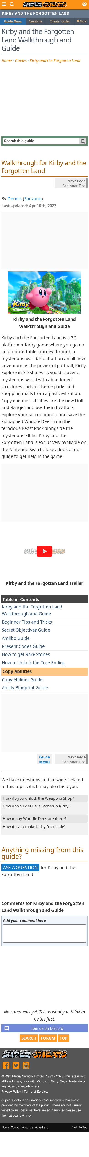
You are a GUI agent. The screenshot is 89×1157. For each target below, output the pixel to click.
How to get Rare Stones (26, 654)
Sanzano (33, 199)
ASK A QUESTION (20, 868)
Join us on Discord (47, 1028)
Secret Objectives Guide (26, 630)
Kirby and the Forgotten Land (35, 13)
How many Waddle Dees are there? (34, 818)
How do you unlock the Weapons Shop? (38, 798)
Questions (35, 21)
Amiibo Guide (16, 638)
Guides (20, 60)
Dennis (15, 199)
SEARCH (28, 1038)
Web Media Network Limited (24, 1076)
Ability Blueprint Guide (25, 688)
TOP (64, 1038)
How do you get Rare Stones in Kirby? (36, 806)
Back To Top (79, 1127)
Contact (15, 1127)
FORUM (48, 1038)
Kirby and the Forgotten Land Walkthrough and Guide (32, 610)
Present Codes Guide (23, 646)
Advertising (42, 1127)
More (82, 21)
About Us (27, 1127)
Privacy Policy (11, 1091)
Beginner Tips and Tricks (27, 622)
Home (6, 60)
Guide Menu (13, 21)
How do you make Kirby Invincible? (34, 826)
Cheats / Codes (60, 21)
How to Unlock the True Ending (33, 663)
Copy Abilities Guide (22, 680)
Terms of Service (35, 1091)
